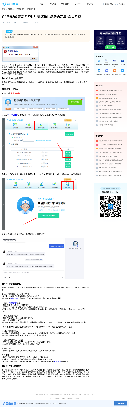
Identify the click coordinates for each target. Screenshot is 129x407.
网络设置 (57, 362)
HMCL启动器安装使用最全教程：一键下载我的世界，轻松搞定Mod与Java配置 (111, 144)
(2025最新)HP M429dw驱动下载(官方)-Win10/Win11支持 (111, 90)
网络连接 (14, 298)
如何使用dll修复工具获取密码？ (107, 167)
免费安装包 (15, 93)
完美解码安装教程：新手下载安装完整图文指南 (111, 141)
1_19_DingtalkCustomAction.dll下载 (108, 98)
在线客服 (76, 398)
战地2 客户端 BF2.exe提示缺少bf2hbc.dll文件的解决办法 (111, 102)
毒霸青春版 (109, 4)
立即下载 (110, 47)
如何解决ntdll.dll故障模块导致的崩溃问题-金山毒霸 (111, 164)
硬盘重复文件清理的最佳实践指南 (108, 156)
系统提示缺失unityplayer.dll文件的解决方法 (110, 171)
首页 (42, 4)
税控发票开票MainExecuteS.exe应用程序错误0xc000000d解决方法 (111, 109)
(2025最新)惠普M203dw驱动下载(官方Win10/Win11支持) (111, 117)
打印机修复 (21, 9)
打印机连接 (12, 115)
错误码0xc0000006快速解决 (106, 125)
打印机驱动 (12, 303)
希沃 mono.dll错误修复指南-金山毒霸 (109, 121)
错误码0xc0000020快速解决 (106, 105)
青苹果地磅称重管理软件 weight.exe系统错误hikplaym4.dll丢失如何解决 (111, 175)
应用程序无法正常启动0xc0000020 (108, 94)
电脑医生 (11, 9)
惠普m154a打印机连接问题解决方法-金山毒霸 (111, 160)
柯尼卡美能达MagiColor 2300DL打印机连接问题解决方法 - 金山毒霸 (111, 152)
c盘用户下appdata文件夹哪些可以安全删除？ (111, 148)
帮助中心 (90, 4)
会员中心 (78, 4)
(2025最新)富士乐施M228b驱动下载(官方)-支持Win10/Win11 (111, 113)
